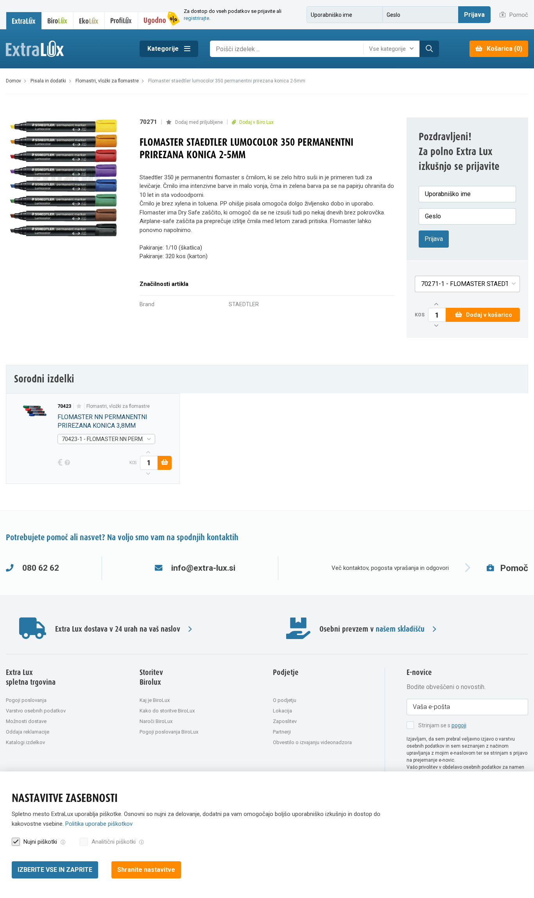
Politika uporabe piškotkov (99, 823)
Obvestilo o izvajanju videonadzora (312, 742)
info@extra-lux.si (203, 568)
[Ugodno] (155, 20)
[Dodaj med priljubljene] (79, 406)
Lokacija (282, 711)
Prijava (474, 14)
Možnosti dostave (26, 721)
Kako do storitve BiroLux (167, 711)
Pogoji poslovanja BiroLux (169, 732)
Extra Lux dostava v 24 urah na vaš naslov (117, 629)
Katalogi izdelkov (25, 742)
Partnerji (282, 732)
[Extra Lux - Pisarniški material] (67, 49)
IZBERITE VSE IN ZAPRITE (55, 869)
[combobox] (393, 49)
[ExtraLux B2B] (24, 20)
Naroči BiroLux (156, 721)
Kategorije (163, 48)
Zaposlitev (285, 721)
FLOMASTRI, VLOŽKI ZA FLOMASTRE (118, 406)
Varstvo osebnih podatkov (36, 711)
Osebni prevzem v (372, 629)
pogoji (459, 725)
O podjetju (284, 700)
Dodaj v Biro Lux (256, 122)
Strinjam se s (442, 725)
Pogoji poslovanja (26, 700)
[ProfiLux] (121, 20)
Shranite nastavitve (146, 869)
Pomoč (518, 14)
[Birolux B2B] (58, 20)
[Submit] (429, 49)
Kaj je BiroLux (155, 700)
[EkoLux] (89, 20)
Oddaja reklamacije (27, 732)
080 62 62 (40, 568)
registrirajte (196, 18)
